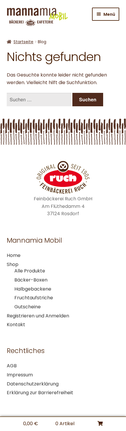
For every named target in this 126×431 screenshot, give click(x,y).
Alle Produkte (29, 270)
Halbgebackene (32, 289)
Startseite (23, 42)
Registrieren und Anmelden (38, 315)
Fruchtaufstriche (33, 297)
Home (14, 255)
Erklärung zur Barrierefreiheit (40, 392)
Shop (12, 264)
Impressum (20, 374)
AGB (12, 365)
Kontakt (16, 324)
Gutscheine (27, 306)
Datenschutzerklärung (33, 383)
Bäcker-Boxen (30, 280)
